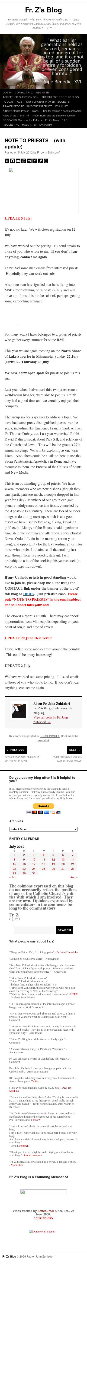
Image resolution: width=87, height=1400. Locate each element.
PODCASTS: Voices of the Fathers (22, 120)
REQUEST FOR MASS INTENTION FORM (27, 124)
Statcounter (46, 1211)
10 (33, 859)
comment (24, 1145)
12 (53, 859)
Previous (16, 749)
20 (63, 864)
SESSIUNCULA (50, 736)
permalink (43, 740)
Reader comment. (33, 1155)
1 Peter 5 (36, 1120)
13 (63, 859)
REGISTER (42, 92)
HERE (28, 593)
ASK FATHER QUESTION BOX (20, 97)
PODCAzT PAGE (12, 101)
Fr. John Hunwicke (67, 952)
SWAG (35, 111)
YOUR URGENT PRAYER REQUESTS (48, 101)
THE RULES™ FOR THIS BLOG (60, 97)
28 (72, 868)
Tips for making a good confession (62, 111)
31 (33, 873)
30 (24, 873)
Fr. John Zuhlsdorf (48, 152)
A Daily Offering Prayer (16, 111)
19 (53, 864)
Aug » (74, 877)
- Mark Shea (16, 1165)
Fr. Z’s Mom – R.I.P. (56, 120)
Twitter (35, 1081)
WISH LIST (61, 106)
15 (14, 864)
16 (24, 864)
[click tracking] (43, 1218)
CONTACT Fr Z (24, 92)
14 (72, 859)
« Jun (12, 877)
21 (72, 864)
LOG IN (7, 92)
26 (53, 868)
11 (43, 859)
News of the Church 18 (16, 115)
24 (33, 868)
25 (43, 868)
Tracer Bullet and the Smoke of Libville (53, 115)
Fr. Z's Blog (43, 9)
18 (43, 864)
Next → (74, 749)
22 (14, 868)
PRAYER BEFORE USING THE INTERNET (27, 106)
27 (63, 868)
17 (33, 864)
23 (24, 868)
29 (14, 873)
